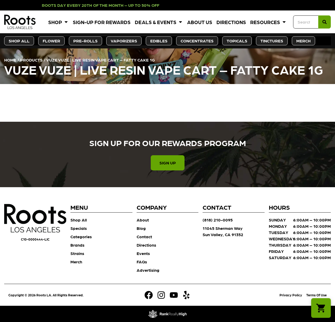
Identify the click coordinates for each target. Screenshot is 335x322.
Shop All (78, 219)
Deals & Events (155, 22)
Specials (78, 228)
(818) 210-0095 (218, 219)
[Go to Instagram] (161, 295)
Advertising (148, 270)
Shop (55, 22)
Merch (76, 261)
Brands (77, 244)
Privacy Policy (291, 295)
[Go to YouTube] (174, 295)
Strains (77, 253)
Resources (265, 22)
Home (10, 59)
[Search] (324, 22)
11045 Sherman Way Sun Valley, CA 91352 (223, 231)
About (143, 219)
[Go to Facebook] (148, 295)
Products (31, 59)
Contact (144, 236)
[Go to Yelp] (186, 295)
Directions (231, 22)
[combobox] (305, 22)
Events (143, 253)
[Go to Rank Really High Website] (167, 314)
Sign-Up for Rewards (102, 22)
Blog (141, 228)
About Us (199, 22)
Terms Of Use (316, 295)
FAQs (142, 261)
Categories (81, 236)
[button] (321, 308)
